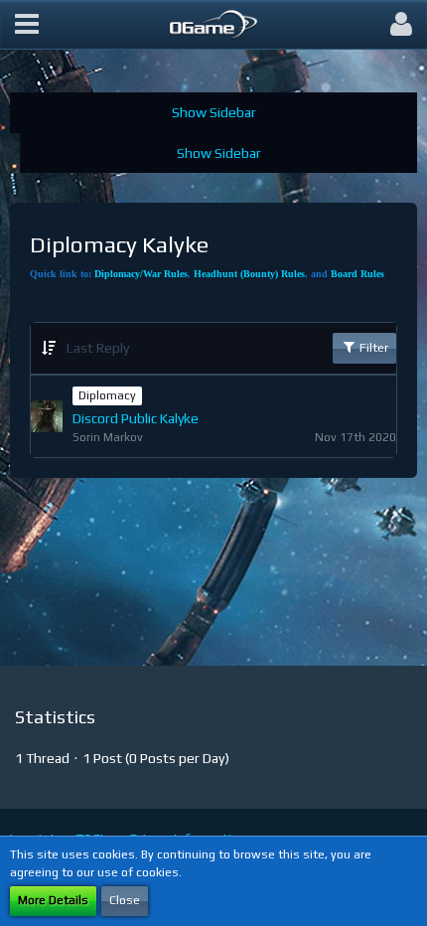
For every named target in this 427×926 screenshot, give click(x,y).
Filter (372, 348)
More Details (53, 900)
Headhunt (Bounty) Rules (249, 273)
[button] (27, 25)
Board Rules (357, 273)
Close (124, 900)
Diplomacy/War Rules (141, 273)
